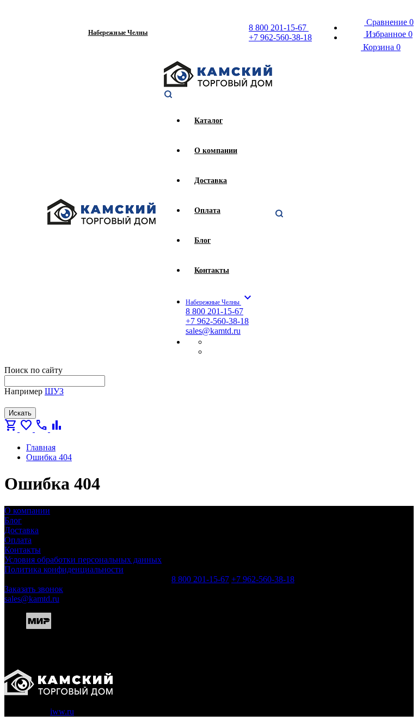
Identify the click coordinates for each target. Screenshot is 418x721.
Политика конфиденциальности (64, 569)
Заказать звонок (33, 589)
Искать (20, 413)
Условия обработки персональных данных (83, 559)
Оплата (18, 540)
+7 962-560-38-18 (280, 37)
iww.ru (62, 711)
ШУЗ (54, 391)
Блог (13, 520)
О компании (27, 510)
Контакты (22, 549)
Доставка (21, 530)
